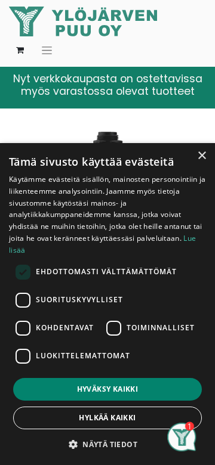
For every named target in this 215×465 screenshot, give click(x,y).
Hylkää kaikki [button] (107, 418)
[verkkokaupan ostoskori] (19, 50)
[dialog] (107, 304)
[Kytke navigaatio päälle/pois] (47, 50)
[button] (107, 444)
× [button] (201, 155)
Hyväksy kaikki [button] (108, 389)
